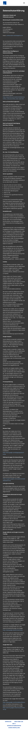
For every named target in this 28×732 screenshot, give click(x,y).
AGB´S (14, 723)
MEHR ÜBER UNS (18, 721)
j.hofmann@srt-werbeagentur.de (14, 35)
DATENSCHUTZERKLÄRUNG (14, 725)
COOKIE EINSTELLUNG (14, 727)
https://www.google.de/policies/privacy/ (13, 630)
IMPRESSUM (8, 721)
